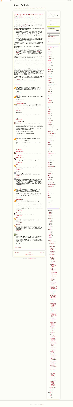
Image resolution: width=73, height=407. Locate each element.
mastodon (50, 127)
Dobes (17, 164)
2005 (50, 394)
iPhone (49, 111)
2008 (50, 240)
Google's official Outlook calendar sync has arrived (53, 362)
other (49, 146)
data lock (49, 80)
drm (48, 87)
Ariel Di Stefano (19, 121)
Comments (51, 24)
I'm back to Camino (52, 352)
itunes (49, 116)
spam (49, 179)
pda (48, 155)
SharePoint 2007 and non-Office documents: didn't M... (53, 305)
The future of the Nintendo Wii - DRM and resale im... (53, 292)
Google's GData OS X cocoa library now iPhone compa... (53, 309)
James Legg (18, 188)
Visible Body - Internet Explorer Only (53, 335)
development (50, 82)
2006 (50, 392)
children (49, 69)
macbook (49, 122)
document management (52, 84)
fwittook (49, 93)
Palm (49, 149)
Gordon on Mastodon (52, 36)
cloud (49, 73)
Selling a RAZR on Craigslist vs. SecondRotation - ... (53, 288)
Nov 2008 (52, 243)
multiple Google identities (25, 24)
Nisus (49, 142)
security (49, 177)
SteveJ (17, 171)
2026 (50, 212)
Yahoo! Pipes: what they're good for (52, 374)
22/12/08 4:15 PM (19, 162)
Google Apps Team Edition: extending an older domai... (53, 370)
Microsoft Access (51, 133)
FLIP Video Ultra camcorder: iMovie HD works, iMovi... (53, 283)
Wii (48, 202)
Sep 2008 (52, 246)
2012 (50, 234)
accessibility (50, 47)
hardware (49, 102)
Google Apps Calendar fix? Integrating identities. (53, 340)
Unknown (18, 137)
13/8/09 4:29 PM (19, 215)
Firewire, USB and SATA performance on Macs (53, 274)
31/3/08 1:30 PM (19, 101)
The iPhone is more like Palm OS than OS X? (53, 355)
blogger (49, 65)
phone (49, 157)
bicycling (49, 62)
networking (50, 140)
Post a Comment (18, 247)
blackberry (50, 63)
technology (50, 186)
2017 (50, 226)
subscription (50, 182)
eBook (49, 89)
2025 (50, 213)
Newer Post (16, 252)
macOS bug (50, 126)
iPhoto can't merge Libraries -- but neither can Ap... (53, 319)
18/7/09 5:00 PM (19, 210)
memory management (52, 129)
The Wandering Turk (19, 103)
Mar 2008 (52, 255)
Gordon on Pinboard (51, 38)
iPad (49, 109)
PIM (48, 162)
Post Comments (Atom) (31, 258)
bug (48, 67)
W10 (49, 197)
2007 (50, 390)
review (49, 168)
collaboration (50, 76)
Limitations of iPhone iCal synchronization (53, 358)
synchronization (51, 184)
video (49, 191)
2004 (50, 395)
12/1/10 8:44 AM (19, 245)
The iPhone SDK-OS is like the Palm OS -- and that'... (53, 315)
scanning (49, 173)
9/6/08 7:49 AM (18, 110)
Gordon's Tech (21, 5)
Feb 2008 (52, 387)
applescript (50, 58)
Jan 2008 (52, 388)
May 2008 (52, 252)
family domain (23, 26)
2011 (50, 235)
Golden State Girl (19, 157)
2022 (50, 218)
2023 (50, 216)
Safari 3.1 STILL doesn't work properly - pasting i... (53, 324)
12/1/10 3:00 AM (19, 230)
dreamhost (50, 85)
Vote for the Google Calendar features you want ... (52, 328)
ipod (49, 115)
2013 (50, 232)
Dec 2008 (52, 241)
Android (49, 51)
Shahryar (18, 212)
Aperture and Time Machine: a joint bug (53, 261)
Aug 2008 (52, 248)
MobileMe (50, 135)
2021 (50, 220)
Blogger (42, 404)
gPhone (49, 100)
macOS (49, 124)
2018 (50, 224)
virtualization (50, 193)
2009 (50, 238)
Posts (50, 22)
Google (49, 96)
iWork (49, 118)
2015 (50, 229)
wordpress (50, 204)
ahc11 (17, 95)
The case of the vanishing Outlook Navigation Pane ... (53, 278)
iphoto (49, 113)
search (49, 175)
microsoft (49, 131)
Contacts (49, 78)
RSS (49, 169)
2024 (50, 215)
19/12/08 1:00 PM (19, 155)
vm (48, 195)
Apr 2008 (52, 254)
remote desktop (51, 166)
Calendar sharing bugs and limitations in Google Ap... (53, 349)
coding (49, 74)
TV (48, 188)
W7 (48, 199)
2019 (50, 223)
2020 (50, 221)
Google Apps (50, 98)
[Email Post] (22, 79)
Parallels (49, 151)
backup (49, 60)
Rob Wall (18, 224)
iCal (48, 104)
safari (49, 171)
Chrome (49, 71)
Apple (49, 56)
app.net (49, 54)
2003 (50, 397)
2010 (50, 237)
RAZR (49, 164)
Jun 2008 (52, 251)
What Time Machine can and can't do (52, 269)
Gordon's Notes (51, 39)
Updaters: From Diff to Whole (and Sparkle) (53, 296)
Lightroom (50, 120)
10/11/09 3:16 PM (19, 222)
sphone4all (50, 180)
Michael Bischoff (19, 151)
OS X (49, 144)
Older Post (42, 252)
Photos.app (50, 160)
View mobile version (29, 254)
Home (29, 252)
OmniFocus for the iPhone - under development (53, 378)
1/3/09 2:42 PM (18, 185)
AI (48, 49)
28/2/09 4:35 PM (19, 175)
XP (48, 206)
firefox (49, 91)
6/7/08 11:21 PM (19, 119)
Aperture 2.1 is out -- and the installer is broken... (53, 266)
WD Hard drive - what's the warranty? (53, 258)
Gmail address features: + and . (53, 366)
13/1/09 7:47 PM (19, 169)
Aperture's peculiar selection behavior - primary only (52, 383)
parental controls (51, 153)
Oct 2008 (52, 244)
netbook (49, 138)
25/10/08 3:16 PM (19, 149)
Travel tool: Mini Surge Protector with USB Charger (53, 344)
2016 (50, 227)
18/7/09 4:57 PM (19, 197)
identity (49, 107)
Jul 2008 (52, 249)
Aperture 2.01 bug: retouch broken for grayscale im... (53, 300)
